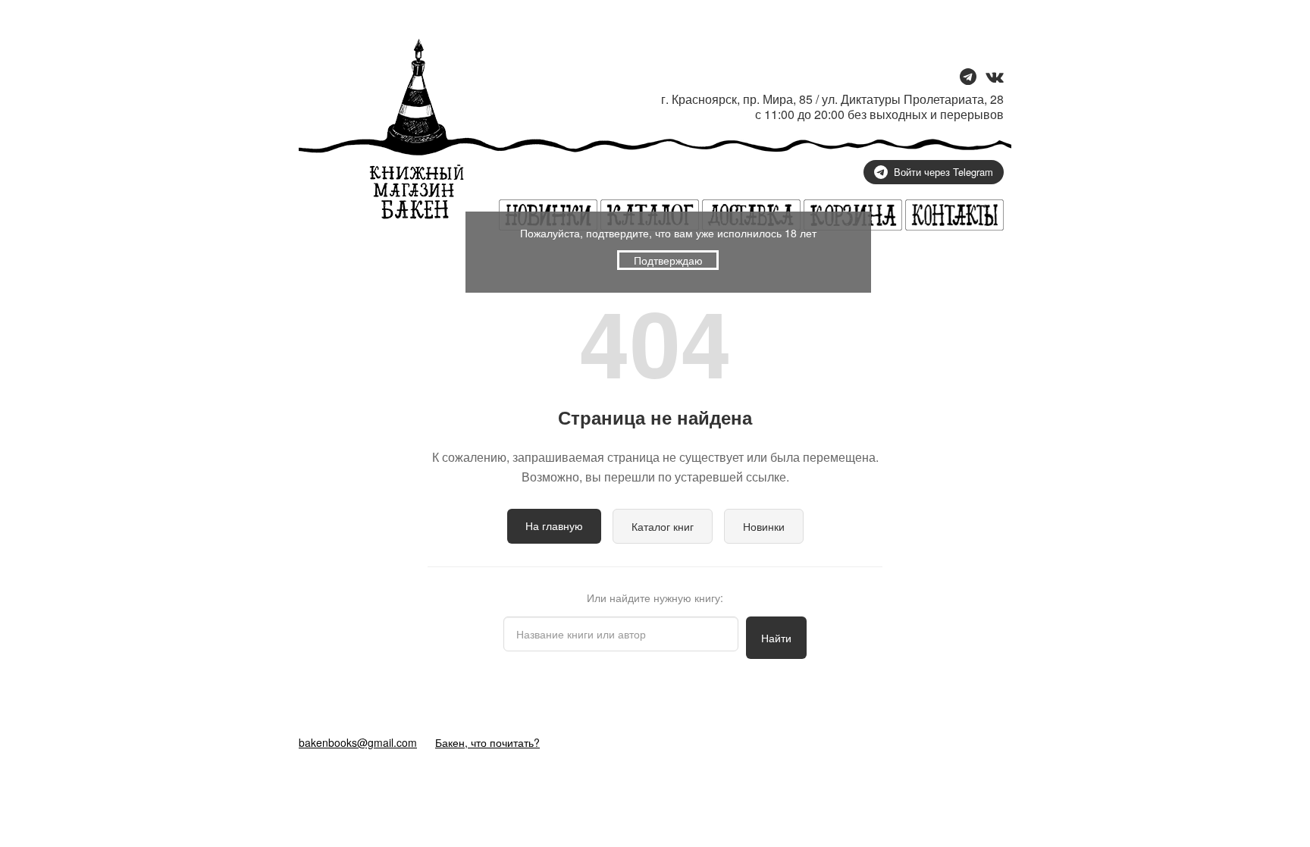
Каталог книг (662, 526)
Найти (776, 637)
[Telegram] (968, 77)
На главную (554, 525)
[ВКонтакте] (995, 77)
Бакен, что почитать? (487, 742)
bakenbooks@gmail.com (358, 742)
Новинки (764, 526)
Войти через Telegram (943, 172)
